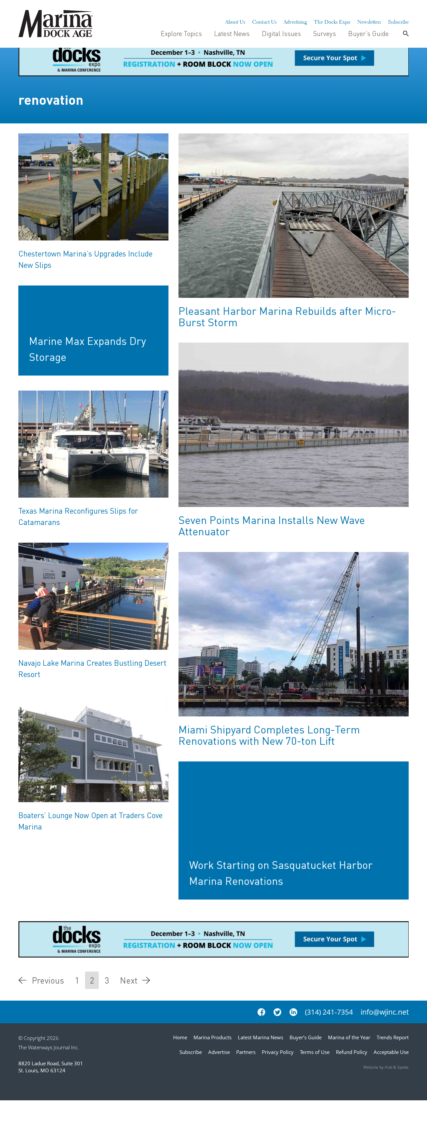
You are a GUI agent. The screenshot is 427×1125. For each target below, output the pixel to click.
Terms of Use (315, 1052)
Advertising (295, 21)
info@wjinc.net (385, 1012)
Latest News (232, 33)
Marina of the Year (349, 1037)
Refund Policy (351, 1052)
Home (180, 1037)
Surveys (324, 33)
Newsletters (369, 21)
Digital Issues (281, 33)
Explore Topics (181, 33)
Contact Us (264, 21)
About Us (235, 21)
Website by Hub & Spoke (386, 1067)
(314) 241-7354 (329, 1012)
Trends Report (393, 1037)
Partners (246, 1052)
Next (128, 980)
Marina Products (212, 1037)
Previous (48, 980)
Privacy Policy (278, 1052)
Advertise (219, 1052)
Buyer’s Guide (368, 33)
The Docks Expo (332, 21)
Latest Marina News (260, 1037)
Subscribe (398, 21)
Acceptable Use (391, 1052)
